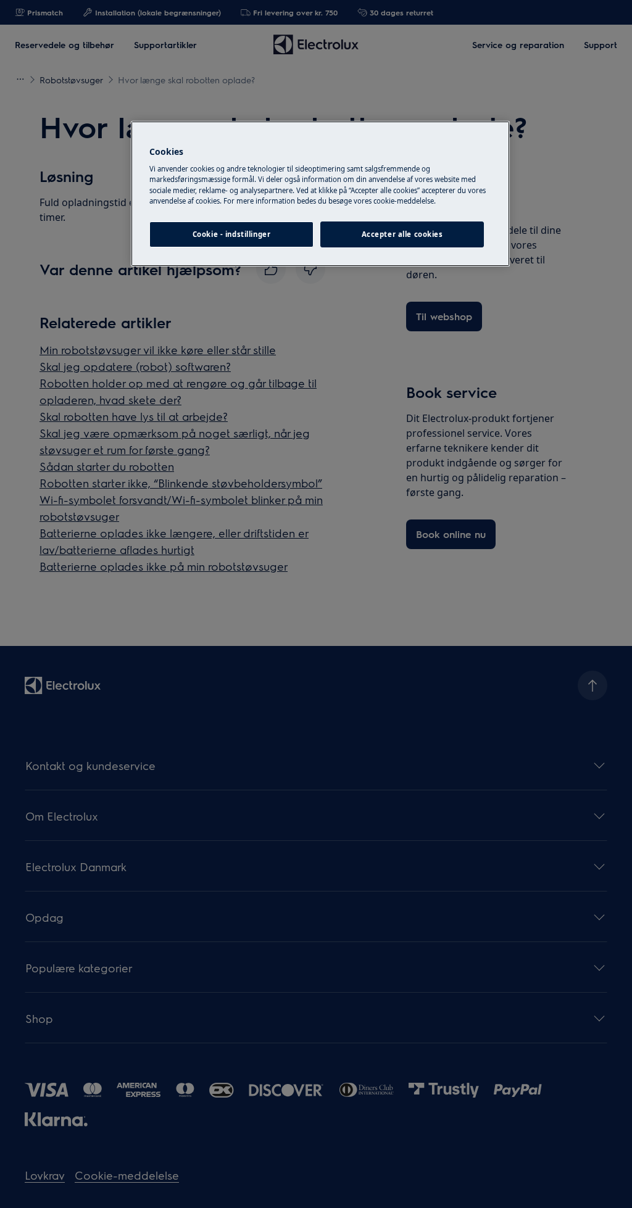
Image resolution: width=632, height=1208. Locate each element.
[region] (320, 194)
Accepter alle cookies (402, 234)
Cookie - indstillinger (232, 234)
